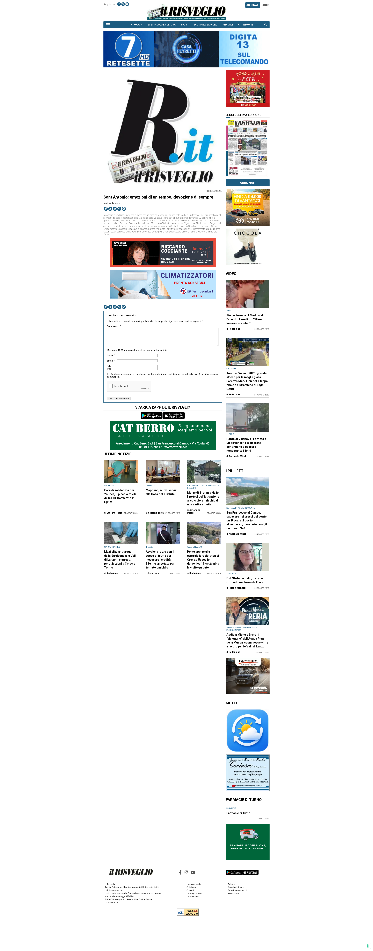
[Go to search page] (265, 24)
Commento (114, 326)
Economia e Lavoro (205, 24)
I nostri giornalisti (194, 893)
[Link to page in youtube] (127, 4)
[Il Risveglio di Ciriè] (186, 11)
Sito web (109, 367)
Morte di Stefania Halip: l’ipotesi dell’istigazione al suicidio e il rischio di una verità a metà (203, 498)
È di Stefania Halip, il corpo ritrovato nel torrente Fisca (244, 580)
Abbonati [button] (247, 183)
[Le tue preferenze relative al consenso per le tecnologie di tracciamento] (368, 946)
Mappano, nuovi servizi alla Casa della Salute (161, 492)
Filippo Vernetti (237, 587)
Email (111, 360)
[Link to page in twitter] (110, 209)
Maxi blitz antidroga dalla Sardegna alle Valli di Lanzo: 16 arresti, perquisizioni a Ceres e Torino (120, 559)
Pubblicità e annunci (237, 890)
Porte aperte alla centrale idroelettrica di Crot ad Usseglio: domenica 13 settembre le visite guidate (203, 559)
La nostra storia (193, 884)
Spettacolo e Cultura (162, 24)
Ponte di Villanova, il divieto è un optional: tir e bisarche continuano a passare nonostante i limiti (246, 444)
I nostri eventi (192, 896)
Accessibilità (233, 893)
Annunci (228, 24)
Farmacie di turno (238, 813)
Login (266, 5)
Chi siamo (191, 887)
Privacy (231, 884)
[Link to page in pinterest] (119, 209)
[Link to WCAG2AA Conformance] (187, 912)
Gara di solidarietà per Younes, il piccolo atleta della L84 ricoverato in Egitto (120, 496)
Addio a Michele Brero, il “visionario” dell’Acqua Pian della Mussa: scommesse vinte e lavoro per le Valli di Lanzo (247, 640)
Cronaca (136, 24)
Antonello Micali (193, 511)
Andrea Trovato (112, 203)
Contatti (190, 890)
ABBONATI (252, 5)
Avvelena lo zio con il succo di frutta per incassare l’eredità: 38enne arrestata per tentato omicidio (160, 559)
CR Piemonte (245, 24)
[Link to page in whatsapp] (124, 209)
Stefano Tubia (114, 512)
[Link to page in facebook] (119, 4)
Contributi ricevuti (236, 887)
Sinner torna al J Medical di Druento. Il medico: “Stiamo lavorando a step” (245, 319)
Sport (185, 24)
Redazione (112, 573)
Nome (111, 355)
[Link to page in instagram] (123, 4)
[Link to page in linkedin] (115, 209)
